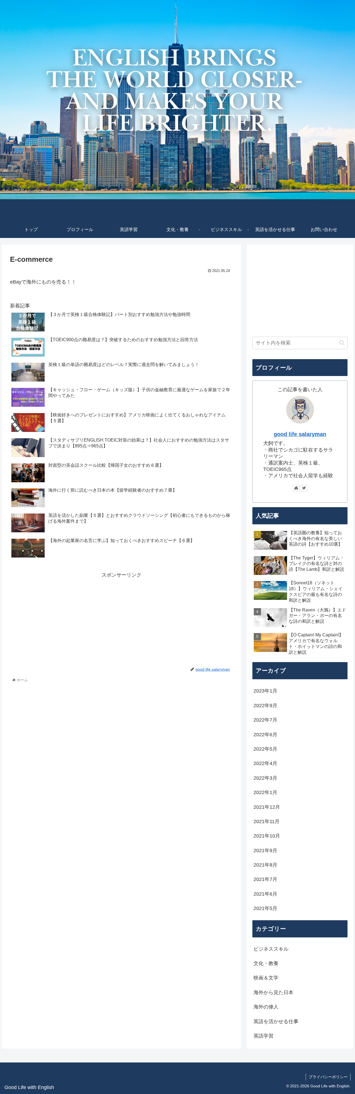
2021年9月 (265, 850)
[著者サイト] (296, 488)
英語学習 (263, 1036)
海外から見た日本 (273, 992)
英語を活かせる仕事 (275, 1021)
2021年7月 (265, 879)
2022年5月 (265, 749)
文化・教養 (265, 963)
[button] (342, 342)
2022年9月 (265, 705)
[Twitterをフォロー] (304, 488)
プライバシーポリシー (328, 1077)
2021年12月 (266, 807)
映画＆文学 (265, 978)
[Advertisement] (121, 618)
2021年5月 (265, 908)
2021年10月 (266, 836)
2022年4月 (265, 763)
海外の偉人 (265, 1007)
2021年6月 (265, 894)
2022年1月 (265, 792)
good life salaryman (300, 434)
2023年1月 (265, 691)
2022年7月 (265, 720)
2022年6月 (265, 734)
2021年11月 (266, 821)
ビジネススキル (270, 949)
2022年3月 (265, 778)
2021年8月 (265, 865)
